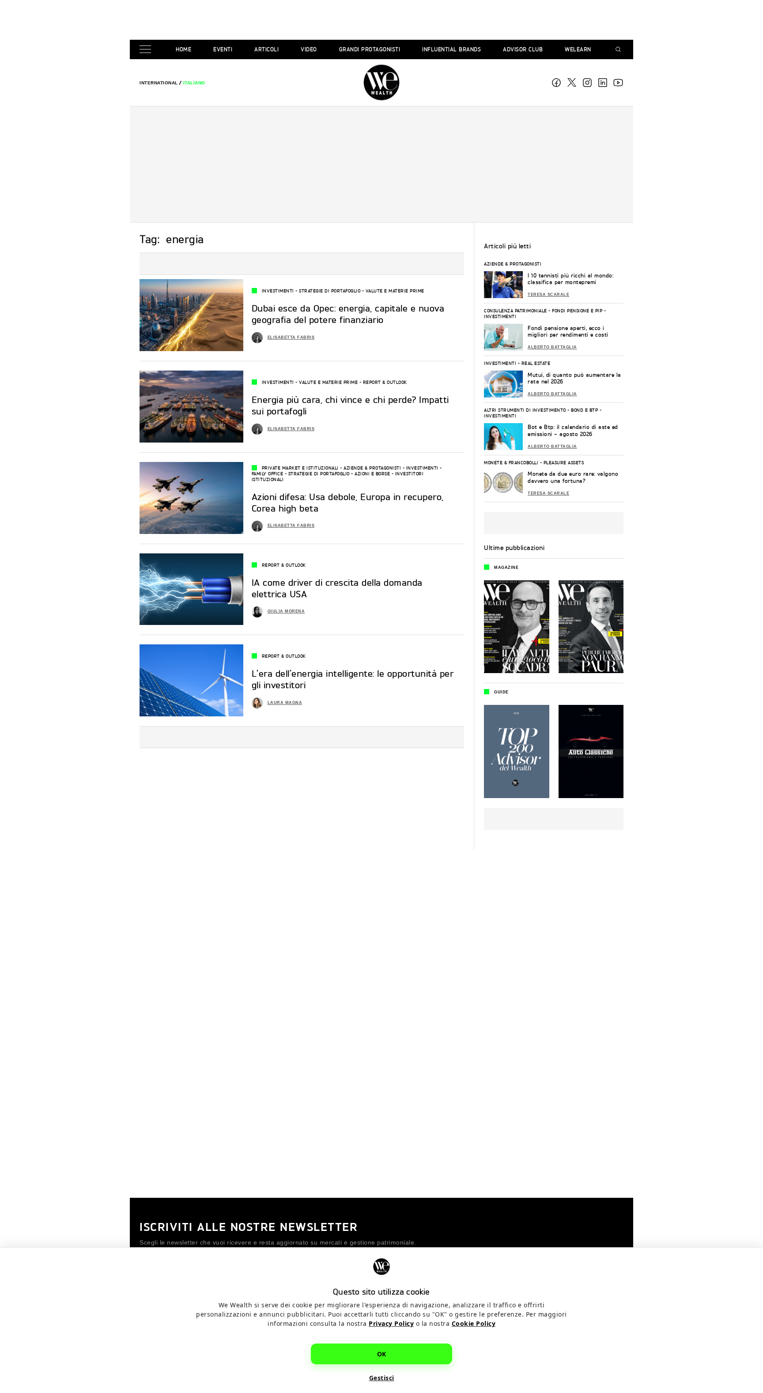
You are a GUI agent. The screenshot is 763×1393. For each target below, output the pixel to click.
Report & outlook (385, 382)
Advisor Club (523, 49)
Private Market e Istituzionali (300, 467)
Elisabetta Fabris (291, 337)
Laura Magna (285, 702)
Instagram (587, 82)
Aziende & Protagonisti (372, 467)
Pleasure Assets (564, 462)
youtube (618, 82)
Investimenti (278, 290)
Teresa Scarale (548, 294)
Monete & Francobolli (511, 462)
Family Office (267, 473)
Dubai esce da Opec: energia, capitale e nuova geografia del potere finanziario (348, 314)
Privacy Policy (391, 1323)
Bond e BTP (584, 410)
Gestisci (381, 1378)
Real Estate (536, 363)
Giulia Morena (286, 611)
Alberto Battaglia (552, 347)
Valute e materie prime (395, 290)
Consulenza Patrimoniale (515, 310)
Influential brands (451, 49)
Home (183, 49)
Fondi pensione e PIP (577, 310)
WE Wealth (381, 82)
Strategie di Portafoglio (329, 290)
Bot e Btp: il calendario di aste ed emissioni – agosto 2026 (573, 430)
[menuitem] (159, 83)
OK (381, 1354)
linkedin (602, 82)
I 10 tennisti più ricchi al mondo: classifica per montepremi (570, 279)
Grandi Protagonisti (369, 49)
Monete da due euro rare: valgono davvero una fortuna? (573, 477)
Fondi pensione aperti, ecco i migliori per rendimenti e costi (568, 331)
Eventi (222, 49)
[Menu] (147, 49)
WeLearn (578, 49)
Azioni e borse (372, 473)
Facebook (556, 82)
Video (309, 49)
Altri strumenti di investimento (525, 410)
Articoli (266, 49)
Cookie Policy (474, 1323)
